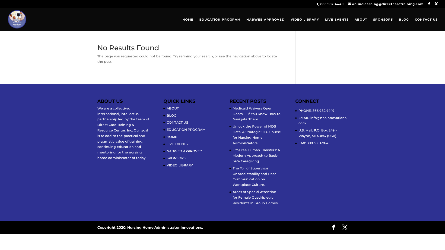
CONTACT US (426, 19)
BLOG (404, 19)
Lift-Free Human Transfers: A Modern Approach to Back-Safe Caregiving (256, 155)
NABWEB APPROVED (265, 19)
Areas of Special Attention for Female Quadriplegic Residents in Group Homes (255, 197)
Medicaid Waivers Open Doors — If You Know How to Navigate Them (256, 114)
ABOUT (361, 19)
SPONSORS (383, 19)
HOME (187, 19)
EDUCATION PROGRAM (219, 19)
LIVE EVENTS (337, 19)
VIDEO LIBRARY (305, 19)
